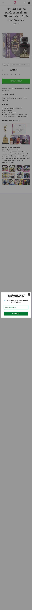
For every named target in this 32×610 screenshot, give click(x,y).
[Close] (29, 294)
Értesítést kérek (16, 313)
